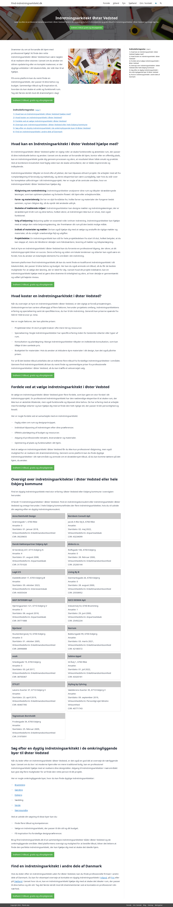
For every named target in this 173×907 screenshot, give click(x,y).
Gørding (19, 789)
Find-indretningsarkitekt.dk (26, 3)
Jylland (116, 3)
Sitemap (150, 905)
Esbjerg (18, 795)
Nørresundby (21, 810)
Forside (106, 3)
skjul (37, 110)
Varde (18, 805)
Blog (144, 905)
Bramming (20, 784)
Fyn (123, 3)
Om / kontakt (146, 3)
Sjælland (132, 3)
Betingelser (159, 905)
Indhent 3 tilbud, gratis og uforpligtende (86, 28)
